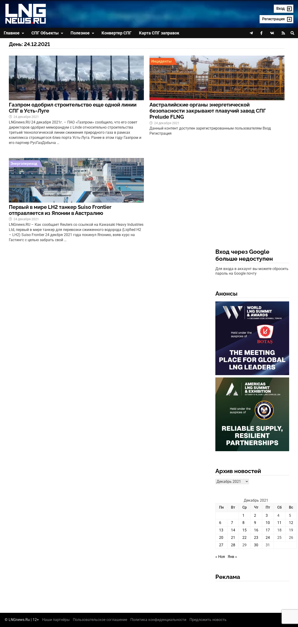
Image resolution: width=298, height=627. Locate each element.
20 (221, 537)
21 (233, 537)
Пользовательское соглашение (100, 619)
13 (221, 530)
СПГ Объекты (45, 32)
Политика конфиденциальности (158, 619)
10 (268, 522)
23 (256, 537)
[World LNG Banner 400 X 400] (252, 339)
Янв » (232, 556)
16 (256, 530)
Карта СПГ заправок (159, 32)
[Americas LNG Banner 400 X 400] (252, 415)
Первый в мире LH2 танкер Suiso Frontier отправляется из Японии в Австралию (60, 210)
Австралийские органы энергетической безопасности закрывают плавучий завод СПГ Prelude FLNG (207, 111)
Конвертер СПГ (117, 32)
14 (233, 530)
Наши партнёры (56, 619)
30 (256, 545)
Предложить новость (208, 619)
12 (291, 522)
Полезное (80, 32)
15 (244, 530)
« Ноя (220, 556)
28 (233, 545)
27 (221, 545)
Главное (12, 32)
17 (268, 530)
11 (279, 522)
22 (244, 537)
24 (268, 537)
